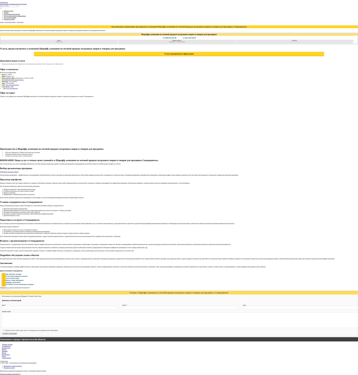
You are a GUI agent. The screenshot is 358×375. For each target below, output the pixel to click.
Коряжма (5, 351)
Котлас (4, 353)
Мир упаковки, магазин (13, 274)
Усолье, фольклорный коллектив (16, 276)
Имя (4, 305)
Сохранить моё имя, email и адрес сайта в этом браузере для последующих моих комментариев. (31, 330)
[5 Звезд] (299, 42)
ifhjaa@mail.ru (19, 80)
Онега (4, 356)
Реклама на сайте (9, 368)
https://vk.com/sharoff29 (10, 88)
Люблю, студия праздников (14, 280)
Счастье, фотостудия (12, 278)
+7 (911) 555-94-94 (189, 38)
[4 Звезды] (297, 42)
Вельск (4, 349)
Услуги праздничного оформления (179, 54)
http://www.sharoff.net (12, 85)
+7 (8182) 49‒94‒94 (169, 38)
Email (124, 305)
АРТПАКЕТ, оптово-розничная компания (19, 284)
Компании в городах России (13, 366)
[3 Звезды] (295, 42)
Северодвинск (6, 358)
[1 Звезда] (290, 42)
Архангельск (6, 348)
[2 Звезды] (292, 42)
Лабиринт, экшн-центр (13, 282)
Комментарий (6, 311)
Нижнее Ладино (7, 344)
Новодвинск (6, 354)
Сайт (244, 305)
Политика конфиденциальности (10, 374)
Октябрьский (6, 346)
